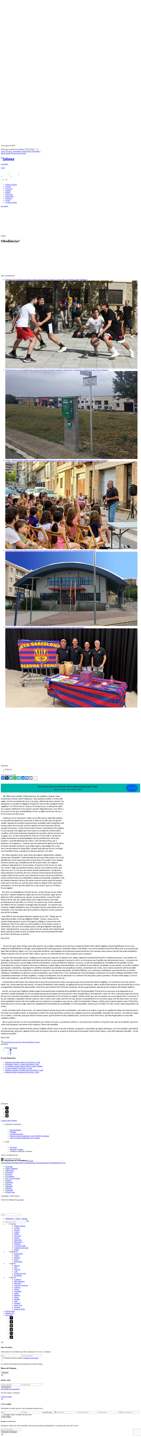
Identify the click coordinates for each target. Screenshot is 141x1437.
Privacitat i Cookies (16, 1149)
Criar (16, 1271)
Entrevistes (9, 194)
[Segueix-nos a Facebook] (7, 1109)
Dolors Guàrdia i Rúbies (34, 1066)
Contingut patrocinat (21, 1248)
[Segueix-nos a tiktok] (11, 1338)
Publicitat (13, 1132)
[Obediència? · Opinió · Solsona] (7, 159)
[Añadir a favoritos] (35, 778)
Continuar (5, 1372)
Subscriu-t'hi (9, 1313)
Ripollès (17, 1299)
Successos (8, 189)
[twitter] (10, 1052)
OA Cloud (19, 1200)
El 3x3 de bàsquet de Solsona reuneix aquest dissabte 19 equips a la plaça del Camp (40, 279)
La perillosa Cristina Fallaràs (15, 1066)
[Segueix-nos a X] (7, 1113)
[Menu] (4, 181)
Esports (8, 279)
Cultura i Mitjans (11, 460)
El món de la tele (20, 1273)
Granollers (17, 1291)
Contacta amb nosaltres (9, 1120)
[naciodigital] (6, 1163)
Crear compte (6, 1417)
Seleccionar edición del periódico (12, 149)
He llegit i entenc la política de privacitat (17, 1415)
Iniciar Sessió (10, 1311)
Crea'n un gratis (6, 1396)
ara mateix (4, 206)
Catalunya (17, 1279)
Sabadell (17, 1303)
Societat (8, 187)
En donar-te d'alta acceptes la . (21, 1358)
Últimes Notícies (11, 185)
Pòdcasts (17, 1258)
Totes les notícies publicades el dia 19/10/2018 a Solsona (29, 1136)
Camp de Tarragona (21, 1285)
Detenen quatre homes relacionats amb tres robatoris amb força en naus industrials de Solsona (45, 551)
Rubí (16, 1301)
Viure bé (17, 1269)
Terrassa (17, 1307)
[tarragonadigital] (42, 1163)
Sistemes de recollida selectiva (16, 1062)
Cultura (16, 1232)
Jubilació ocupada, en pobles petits (17, 1070)
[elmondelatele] (55, 1163)
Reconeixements (15, 1130)
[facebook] (10, 1050)
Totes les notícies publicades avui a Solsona (25, 1138)
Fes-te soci (132, 788)
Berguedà (17, 1283)
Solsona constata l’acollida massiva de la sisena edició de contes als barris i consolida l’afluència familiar (53, 460)
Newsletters (17, 151)
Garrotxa (17, 1287)
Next (16, 1267)
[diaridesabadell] (17, 1163)
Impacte (17, 1266)
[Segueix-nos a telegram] (11, 1330)
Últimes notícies (19, 1226)
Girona (16, 1289)
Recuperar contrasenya (9, 1432)
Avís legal (13, 1147)
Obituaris (8, 198)
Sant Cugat (18, 1305)
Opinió (7, 200)
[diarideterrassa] (30, 1163)
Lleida (16, 1293)
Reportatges (9, 196)
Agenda (8, 191)
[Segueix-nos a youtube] (11, 1334)
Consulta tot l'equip (16, 1134)
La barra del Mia (11, 202)
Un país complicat (11, 1068)
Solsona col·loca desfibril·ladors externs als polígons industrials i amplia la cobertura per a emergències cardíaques (51, 370)
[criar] (63, 1163)
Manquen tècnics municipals (15, 1072)
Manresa (17, 1295)
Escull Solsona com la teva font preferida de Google (21, 1042)
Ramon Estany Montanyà (78, 279)
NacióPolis (18, 1275)
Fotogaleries (18, 1254)
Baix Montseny (19, 1281)
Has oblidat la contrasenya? (10, 1389)
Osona (16, 1297)
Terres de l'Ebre (19, 1309)
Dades (16, 1260)
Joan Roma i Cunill (33, 1062)
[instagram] (10, 1054)
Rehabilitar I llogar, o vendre (15, 1064)
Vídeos (16, 1256)
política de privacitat (31, 1358)
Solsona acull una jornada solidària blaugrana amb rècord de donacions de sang (38, 627)
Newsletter (9, 1315)
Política (7, 192)
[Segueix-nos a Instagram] (7, 1117)
